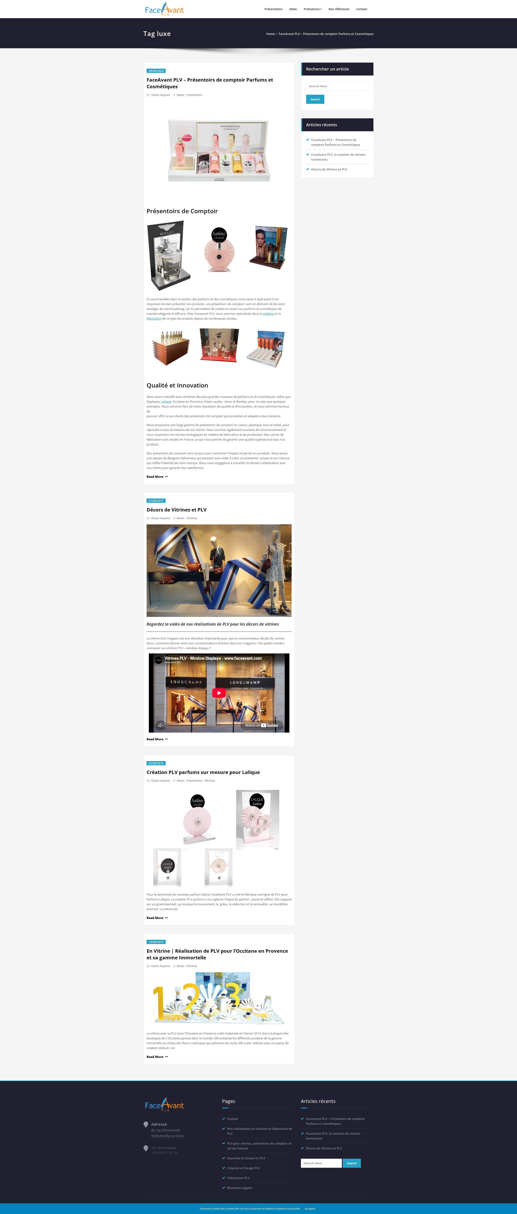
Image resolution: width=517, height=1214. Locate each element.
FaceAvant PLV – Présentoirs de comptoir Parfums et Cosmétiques (326, 34)
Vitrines (191, 518)
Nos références (339, 9)
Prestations (312, 9)
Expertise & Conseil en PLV (246, 1158)
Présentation (274, 9)
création (268, 314)
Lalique (166, 401)
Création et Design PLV (243, 1168)
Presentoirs (194, 95)
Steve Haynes (160, 95)
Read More (155, 477)
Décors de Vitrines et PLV (177, 509)
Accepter (310, 1208)
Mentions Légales (239, 1188)
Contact (361, 9)
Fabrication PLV (238, 1178)
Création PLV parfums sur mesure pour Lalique (203, 772)
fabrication (154, 318)
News (293, 9)
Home (270, 34)
